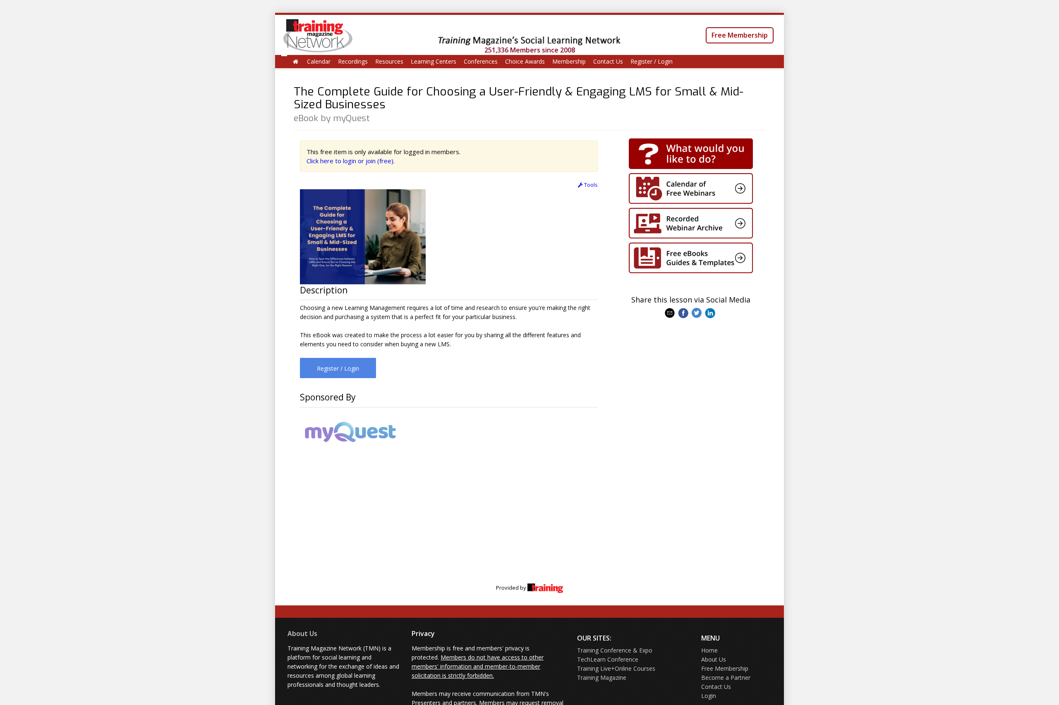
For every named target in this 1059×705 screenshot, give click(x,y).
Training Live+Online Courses (616, 668)
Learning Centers (433, 61)
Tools (590, 184)
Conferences (481, 61)
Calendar (319, 61)
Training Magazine (601, 677)
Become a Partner (725, 677)
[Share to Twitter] (697, 312)
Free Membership (740, 35)
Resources (389, 61)
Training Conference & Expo (614, 650)
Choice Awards (525, 61)
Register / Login (651, 61)
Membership (569, 61)
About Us (302, 633)
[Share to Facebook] (684, 312)
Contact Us (608, 61)
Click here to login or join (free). (351, 161)
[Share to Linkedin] (710, 312)
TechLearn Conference (607, 659)
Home (709, 650)
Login (708, 696)
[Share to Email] (670, 312)
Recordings (353, 61)
